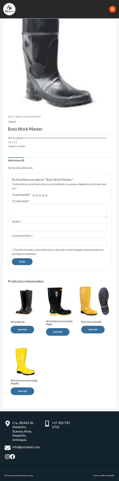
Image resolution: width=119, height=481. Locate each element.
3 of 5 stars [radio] (40, 195)
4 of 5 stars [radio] (43, 195)
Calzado (18, 116)
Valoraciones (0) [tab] (16, 160)
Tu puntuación (21, 194)
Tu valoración (21, 201)
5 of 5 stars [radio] (46, 195)
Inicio (10, 116)
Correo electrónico (22, 235)
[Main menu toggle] (112, 9)
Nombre (17, 221)
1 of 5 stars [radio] (33, 195)
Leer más (22, 329)
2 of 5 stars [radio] (36, 195)
